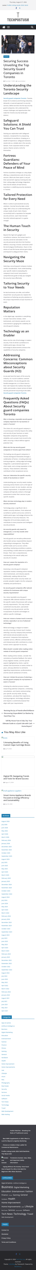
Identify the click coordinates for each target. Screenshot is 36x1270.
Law (3, 1070)
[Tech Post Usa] (4, 27)
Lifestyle (4, 1073)
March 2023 (5, 951)
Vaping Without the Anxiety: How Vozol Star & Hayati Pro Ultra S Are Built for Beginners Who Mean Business (15, 1169)
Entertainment (6, 1039)
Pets (3, 1080)
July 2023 (4, 938)
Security (4, 1089)
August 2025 (6, 859)
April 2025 (5, 872)
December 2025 (7, 847)
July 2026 (4, 824)
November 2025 (7, 850)
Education (5, 1035)
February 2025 (6, 878)
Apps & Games (6, 1023)
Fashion (4, 1042)
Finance (4, 1045)
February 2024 (6, 916)
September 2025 (7, 856)
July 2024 (4, 900)
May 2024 (5, 907)
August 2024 (6, 897)
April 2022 (5, 985)
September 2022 (7, 970)
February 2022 (6, 992)
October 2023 (6, 929)
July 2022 (4, 976)
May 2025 (5, 869)
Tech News (5, 1102)
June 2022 (5, 979)
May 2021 (5, 1008)
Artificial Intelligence (8, 1026)
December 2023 (7, 922)
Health (4, 1061)
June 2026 (5, 828)
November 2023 (7, 925)
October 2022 (6, 966)
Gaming (4, 1051)
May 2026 (5, 831)
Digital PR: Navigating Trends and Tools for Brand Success (16, 777)
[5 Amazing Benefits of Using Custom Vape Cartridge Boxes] (4, 738)
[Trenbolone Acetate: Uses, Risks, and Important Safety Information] (5, 1160)
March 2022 (5, 989)
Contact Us (5, 1230)
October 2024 (6, 891)
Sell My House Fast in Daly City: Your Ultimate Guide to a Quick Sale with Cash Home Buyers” (17, 723)
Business (6, 56)
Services (4, 1092)
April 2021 (5, 1011)
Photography (6, 1083)
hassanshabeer (21, 81)
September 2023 (7, 932)
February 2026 (6, 840)
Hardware (5, 1057)
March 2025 (5, 875)
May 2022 (5, 982)
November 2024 (7, 888)
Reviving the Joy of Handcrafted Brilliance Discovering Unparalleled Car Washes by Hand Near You (19, 713)
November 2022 (7, 963)
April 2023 (5, 948)
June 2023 (5, 941)
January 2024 (6, 919)
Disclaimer (5, 1234)
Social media (6, 1095)
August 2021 (6, 998)
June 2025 (5, 865)
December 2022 (7, 960)
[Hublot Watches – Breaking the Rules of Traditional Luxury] (5, 1133)
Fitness (4, 1048)
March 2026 (5, 837)
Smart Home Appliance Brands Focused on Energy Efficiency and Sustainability (17, 798)
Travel (3, 1108)
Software (4, 1099)
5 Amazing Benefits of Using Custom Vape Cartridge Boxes (16, 743)
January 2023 (6, 957)
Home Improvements (8, 1067)
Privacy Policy (6, 1238)
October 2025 (6, 853)
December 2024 (7, 884)
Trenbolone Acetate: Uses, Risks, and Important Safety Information (20, 1160)
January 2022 (6, 995)
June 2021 (5, 1004)
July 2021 (4, 1001)
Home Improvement (8, 1064)
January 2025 (6, 881)
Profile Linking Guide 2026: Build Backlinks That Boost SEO (17, 6)
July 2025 (4, 862)
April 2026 (5, 834)
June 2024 (5, 903)
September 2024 (7, 894)
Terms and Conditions (9, 1242)
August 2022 (6, 973)
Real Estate (5, 1086)
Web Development (7, 1111)
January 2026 (6, 843)
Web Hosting (6, 1114)
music (3, 1076)
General (4, 1054)
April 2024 (5, 910)
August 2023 (6, 935)
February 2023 (6, 954)
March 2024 (5, 913)
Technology (5, 1105)
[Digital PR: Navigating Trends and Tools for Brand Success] (18, 757)
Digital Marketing (7, 1032)
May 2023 (5, 944)
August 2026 (6, 821)
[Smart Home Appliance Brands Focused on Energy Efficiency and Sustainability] (11, 791)
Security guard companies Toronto (14, 98)
